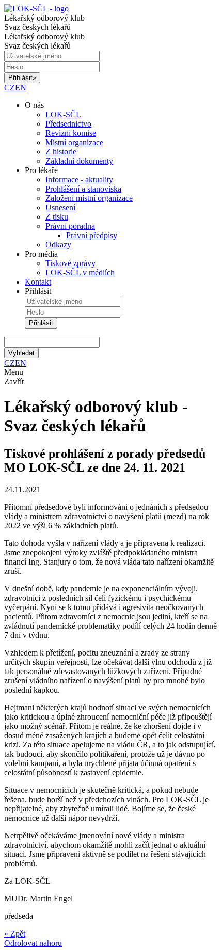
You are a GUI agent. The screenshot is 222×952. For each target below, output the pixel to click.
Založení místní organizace (89, 198)
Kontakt (38, 281)
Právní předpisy (91, 235)
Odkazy (58, 244)
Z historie (60, 151)
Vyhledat (21, 353)
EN (20, 87)
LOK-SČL (63, 114)
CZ (9, 87)
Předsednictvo (68, 123)
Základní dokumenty (79, 161)
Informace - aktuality (79, 179)
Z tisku (56, 216)
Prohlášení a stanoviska (83, 188)
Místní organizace (74, 142)
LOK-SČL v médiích (80, 272)
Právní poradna (70, 226)
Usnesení (60, 207)
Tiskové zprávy (70, 263)
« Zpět (14, 933)
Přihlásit (22, 78)
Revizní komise (70, 133)
